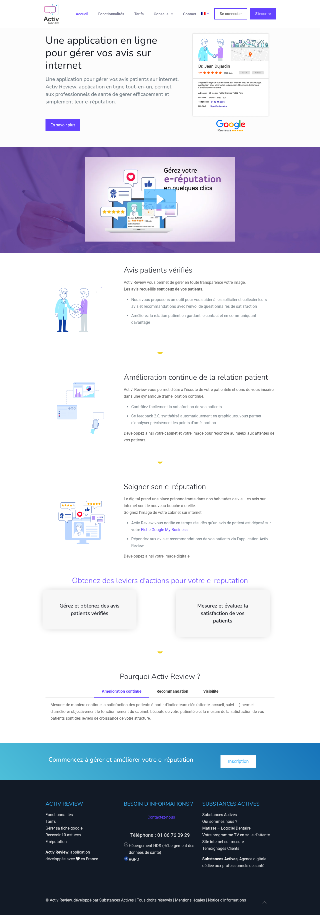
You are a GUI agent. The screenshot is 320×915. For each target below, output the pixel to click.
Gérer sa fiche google (64, 828)
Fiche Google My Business (164, 529)
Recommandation (172, 691)
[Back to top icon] (264, 902)
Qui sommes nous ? (219, 821)
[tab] (121, 691)
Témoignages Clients (220, 848)
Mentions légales (190, 900)
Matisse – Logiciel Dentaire (226, 828)
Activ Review (61, 900)
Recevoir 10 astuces (63, 835)
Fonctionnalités (59, 814)
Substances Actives (219, 814)
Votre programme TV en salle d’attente (236, 835)
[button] (160, 199)
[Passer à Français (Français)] (205, 14)
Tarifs (51, 821)
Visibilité (210, 691)
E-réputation (56, 841)
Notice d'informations (227, 900)
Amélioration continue (122, 691)
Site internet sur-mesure (223, 841)
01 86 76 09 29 (173, 835)
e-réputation (100, 101)
